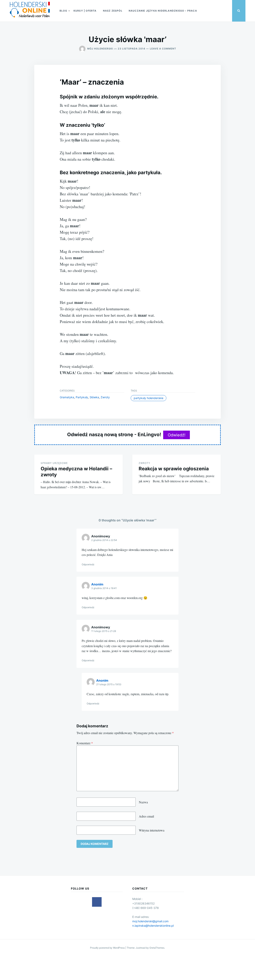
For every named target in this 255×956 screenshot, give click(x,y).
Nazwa (143, 802)
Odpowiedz (88, 564)
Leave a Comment (163, 48)
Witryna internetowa (151, 830)
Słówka (94, 397)
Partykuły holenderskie (148, 398)
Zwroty (105, 397)
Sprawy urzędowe (54, 463)
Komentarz (84, 743)
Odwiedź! (176, 434)
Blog (63, 10)
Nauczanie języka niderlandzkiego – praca (163, 10)
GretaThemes (156, 947)
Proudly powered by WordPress (107, 947)
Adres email (146, 816)
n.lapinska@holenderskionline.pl (153, 925)
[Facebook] (97, 902)
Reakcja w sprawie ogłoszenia (174, 469)
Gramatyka (67, 397)
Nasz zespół (112, 10)
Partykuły (82, 397)
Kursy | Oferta (85, 10)
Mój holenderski (100, 48)
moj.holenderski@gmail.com (150, 921)
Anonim (97, 584)
